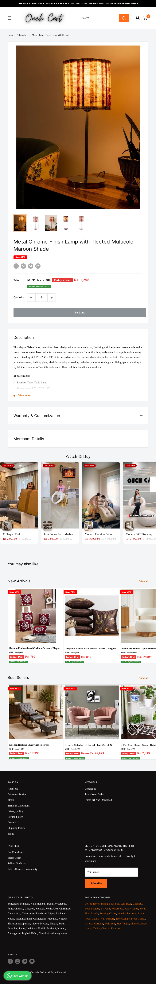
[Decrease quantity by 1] (31, 298)
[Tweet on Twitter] (30, 266)
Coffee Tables (92, 903)
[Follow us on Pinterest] (24, 961)
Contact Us (13, 822)
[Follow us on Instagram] (17, 961)
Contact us (90, 788)
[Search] (124, 18)
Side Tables (123, 923)
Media (11, 800)
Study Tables (131, 908)
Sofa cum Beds (123, 903)
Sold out (80, 312)
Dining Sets (107, 903)
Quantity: (19, 297)
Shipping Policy (16, 828)
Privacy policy (15, 811)
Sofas (143, 908)
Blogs (11, 833)
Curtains (98, 923)
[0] (145, 18)
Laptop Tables (92, 928)
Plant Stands (91, 913)
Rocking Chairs (107, 913)
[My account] (137, 18)
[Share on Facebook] (16, 266)
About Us (13, 788)
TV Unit (105, 908)
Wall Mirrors (107, 918)
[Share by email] (38, 266)
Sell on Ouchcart (17, 863)
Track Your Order (94, 794)
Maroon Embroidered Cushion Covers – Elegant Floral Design (36, 648)
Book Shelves (92, 908)
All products (22, 35)
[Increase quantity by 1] (52, 298)
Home (10, 35)
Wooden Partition (127, 913)
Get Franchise (15, 852)
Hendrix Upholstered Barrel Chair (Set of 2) (88, 745)
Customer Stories (17, 794)
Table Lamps (123, 918)
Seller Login (14, 857)
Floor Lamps (138, 918)
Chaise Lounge (138, 923)
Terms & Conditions (18, 805)
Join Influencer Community (22, 869)
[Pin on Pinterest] (23, 266)
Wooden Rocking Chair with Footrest (29, 744)
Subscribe (96, 883)
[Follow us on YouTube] (32, 961)
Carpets (89, 923)
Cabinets (137, 903)
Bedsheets (110, 923)
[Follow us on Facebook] (10, 961)
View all (144, 581)
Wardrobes (117, 908)
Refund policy (15, 816)
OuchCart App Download (98, 800)
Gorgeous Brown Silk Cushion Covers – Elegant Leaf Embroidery (92, 648)
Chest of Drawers (110, 928)
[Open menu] (9, 18)
